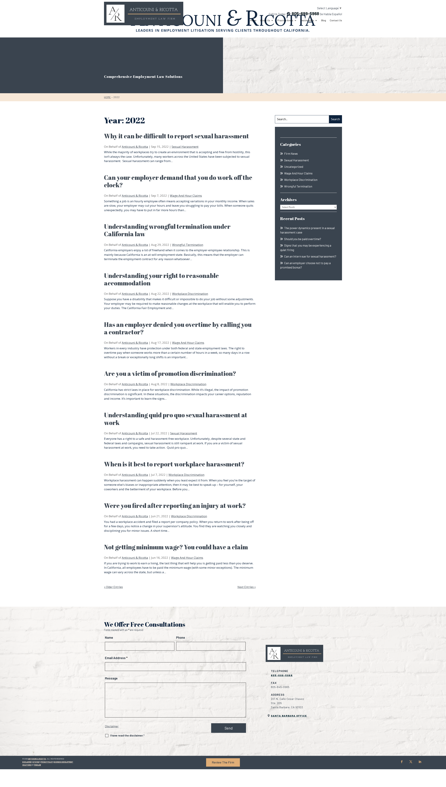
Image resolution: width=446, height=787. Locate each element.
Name (109, 637)
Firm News (291, 153)
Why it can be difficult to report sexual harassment (177, 136)
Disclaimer (112, 726)
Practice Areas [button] (285, 20)
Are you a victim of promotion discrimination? (170, 373)
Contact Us (336, 20)
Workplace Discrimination (190, 294)
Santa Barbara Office (289, 715)
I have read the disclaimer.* (127, 735)
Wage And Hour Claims (186, 196)
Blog (323, 20)
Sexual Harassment (185, 147)
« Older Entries (113, 587)
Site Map (36, 762)
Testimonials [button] (307, 20)
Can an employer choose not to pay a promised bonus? (305, 265)
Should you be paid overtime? (302, 239)
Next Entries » (246, 587)
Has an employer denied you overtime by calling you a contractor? (178, 328)
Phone (180, 637)
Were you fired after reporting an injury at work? (175, 505)
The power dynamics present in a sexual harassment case (307, 230)
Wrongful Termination (187, 245)
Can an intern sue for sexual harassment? (310, 256)
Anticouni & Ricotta (135, 147)
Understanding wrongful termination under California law (167, 230)
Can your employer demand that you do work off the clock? (178, 181)
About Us (265, 20)
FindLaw (37, 765)
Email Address (116, 658)
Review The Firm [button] (223, 762)
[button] (442, 761)
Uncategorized (293, 166)
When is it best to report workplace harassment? (174, 464)
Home (253, 20)
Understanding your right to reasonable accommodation (161, 279)
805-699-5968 (305, 13)
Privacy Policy (47, 762)
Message (111, 678)
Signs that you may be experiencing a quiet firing (305, 248)
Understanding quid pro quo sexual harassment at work (175, 419)
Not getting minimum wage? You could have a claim (176, 547)
